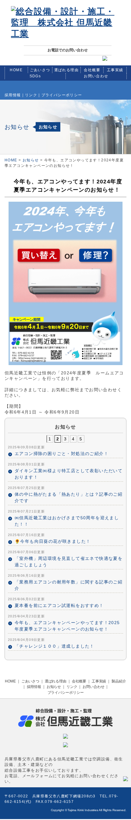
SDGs (35, 76)
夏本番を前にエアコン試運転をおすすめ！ (59, 605)
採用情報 (13, 95)
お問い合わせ (96, 76)
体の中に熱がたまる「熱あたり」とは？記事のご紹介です (68, 497)
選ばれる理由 (66, 70)
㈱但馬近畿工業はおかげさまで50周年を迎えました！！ (67, 521)
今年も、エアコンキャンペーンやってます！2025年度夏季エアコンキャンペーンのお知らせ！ (67, 625)
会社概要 (92, 70)
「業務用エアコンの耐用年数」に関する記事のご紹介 (68, 585)
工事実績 (115, 70)
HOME (16, 70)
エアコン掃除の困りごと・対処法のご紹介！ (61, 453)
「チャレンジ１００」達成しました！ (54, 646)
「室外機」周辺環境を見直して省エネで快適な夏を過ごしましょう (68, 561)
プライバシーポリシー (61, 95)
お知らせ (31, 160)
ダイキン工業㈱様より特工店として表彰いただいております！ (68, 474)
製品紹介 (119, 681)
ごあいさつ (40, 70)
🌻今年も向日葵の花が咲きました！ (52, 541)
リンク (31, 95)
